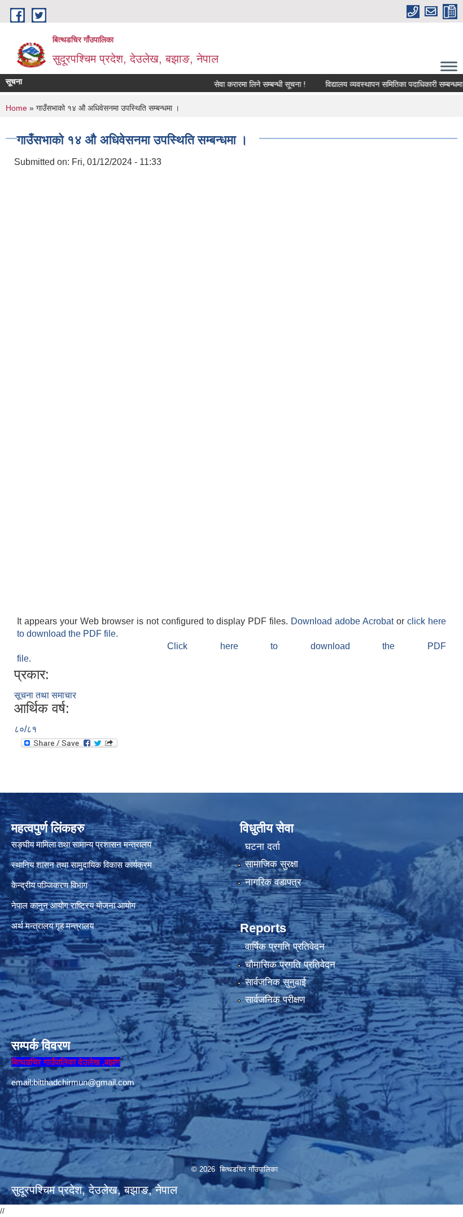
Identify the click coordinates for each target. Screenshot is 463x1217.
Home (16, 107)
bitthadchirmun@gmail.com (83, 1082)
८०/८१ (25, 729)
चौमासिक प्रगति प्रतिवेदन (290, 964)
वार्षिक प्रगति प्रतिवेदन (285, 946)
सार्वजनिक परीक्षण (275, 999)
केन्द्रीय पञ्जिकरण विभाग (49, 885)
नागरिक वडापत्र (273, 882)
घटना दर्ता (262, 846)
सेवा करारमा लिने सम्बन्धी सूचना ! (244, 84)
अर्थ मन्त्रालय (32, 926)
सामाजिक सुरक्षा (271, 864)
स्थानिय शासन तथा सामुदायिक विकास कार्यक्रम (81, 865)
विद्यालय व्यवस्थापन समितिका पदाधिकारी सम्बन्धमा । (381, 84)
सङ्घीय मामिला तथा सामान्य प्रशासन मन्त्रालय (81, 844)
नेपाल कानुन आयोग (39, 905)
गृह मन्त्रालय (74, 926)
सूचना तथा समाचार (45, 695)
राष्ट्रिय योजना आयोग (103, 905)
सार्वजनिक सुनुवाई (275, 982)
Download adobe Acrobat (343, 621)
